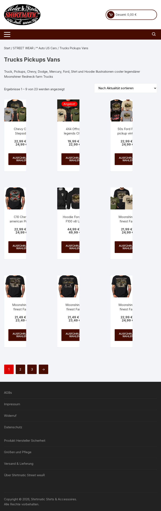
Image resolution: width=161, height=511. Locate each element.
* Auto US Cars (46, 48)
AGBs (8, 393)
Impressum (12, 404)
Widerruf (10, 416)
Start (7, 48)
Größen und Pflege (17, 452)
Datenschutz (13, 427)
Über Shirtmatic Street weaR (24, 475)
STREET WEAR (23, 48)
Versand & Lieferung (18, 464)
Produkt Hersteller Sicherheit (24, 441)
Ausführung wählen (22, 159)
